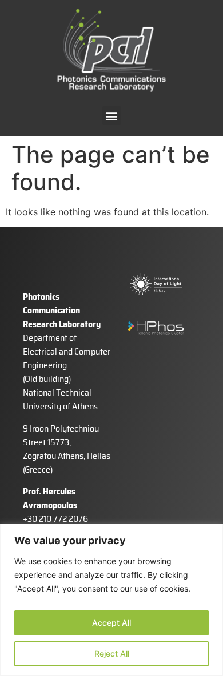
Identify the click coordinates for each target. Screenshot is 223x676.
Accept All (111, 622)
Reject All (111, 653)
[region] (111, 600)
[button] (111, 115)
